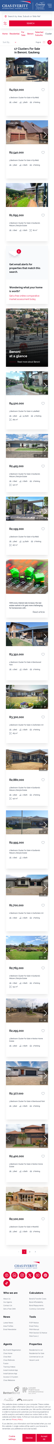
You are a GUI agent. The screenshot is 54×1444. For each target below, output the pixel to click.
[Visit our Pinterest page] (45, 1275)
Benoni (30, 34)
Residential (15, 34)
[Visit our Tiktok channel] (6, 1283)
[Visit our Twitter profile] (30, 1275)
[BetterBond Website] (11, 1390)
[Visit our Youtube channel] (37, 1275)
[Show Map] (49, 42)
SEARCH (30, 23)
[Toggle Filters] (5, 23)
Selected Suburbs (39, 33)
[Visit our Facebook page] (6, 1275)
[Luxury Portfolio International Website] (33, 1390)
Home (5, 34)
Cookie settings (12, 1437)
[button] (45, 72)
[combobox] (18, 16)
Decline (29, 1438)
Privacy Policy (17, 1419)
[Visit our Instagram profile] (22, 1275)
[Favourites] (43, 89)
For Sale (23, 33)
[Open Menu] (49, 5)
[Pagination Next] (35, 1251)
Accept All (44, 1437)
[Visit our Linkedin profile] (14, 1275)
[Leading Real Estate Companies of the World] (40, 6)
